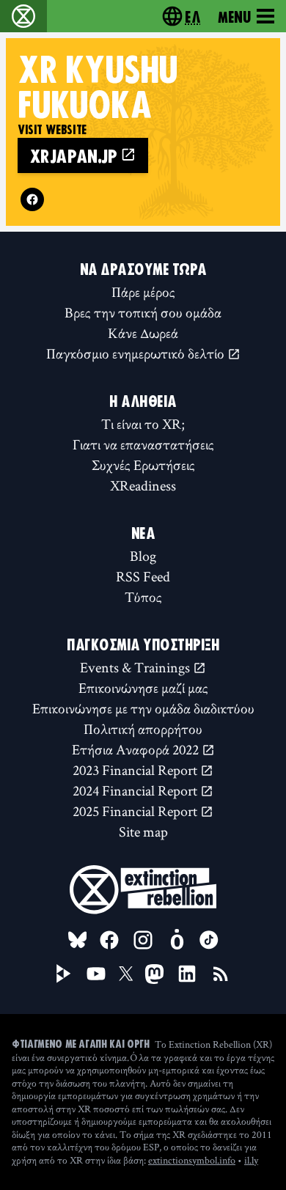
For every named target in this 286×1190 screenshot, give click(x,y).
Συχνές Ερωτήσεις (143, 464)
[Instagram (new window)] (143, 940)
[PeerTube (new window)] (63, 973)
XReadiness (143, 485)
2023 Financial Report (136, 769)
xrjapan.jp (74, 155)
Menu (234, 16)
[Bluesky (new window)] (77, 940)
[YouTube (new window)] (96, 974)
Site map (143, 831)
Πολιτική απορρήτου (143, 728)
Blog (143, 555)
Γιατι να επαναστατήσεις (143, 444)
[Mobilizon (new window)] (177, 940)
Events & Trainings (136, 667)
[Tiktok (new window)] (209, 940)
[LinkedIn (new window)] (187, 974)
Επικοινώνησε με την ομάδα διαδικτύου (143, 708)
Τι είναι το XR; (143, 423)
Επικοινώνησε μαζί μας (143, 687)
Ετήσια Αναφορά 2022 (137, 749)
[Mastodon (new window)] (154, 974)
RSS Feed (143, 576)
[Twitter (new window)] (126, 974)
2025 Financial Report (136, 810)
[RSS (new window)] (221, 974)
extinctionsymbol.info (191, 1160)
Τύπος (143, 596)
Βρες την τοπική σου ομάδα (143, 312)
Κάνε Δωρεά (143, 332)
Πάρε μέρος (143, 291)
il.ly (251, 1160)
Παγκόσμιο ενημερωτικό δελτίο (136, 353)
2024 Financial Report (136, 790)
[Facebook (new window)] (32, 199)
